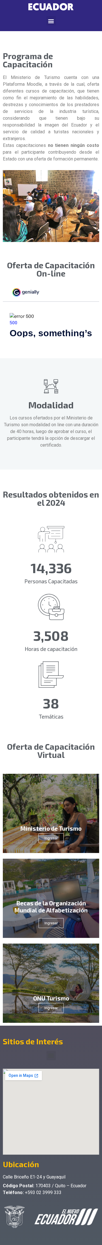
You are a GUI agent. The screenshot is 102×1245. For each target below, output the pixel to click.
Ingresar (51, 838)
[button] (51, 20)
